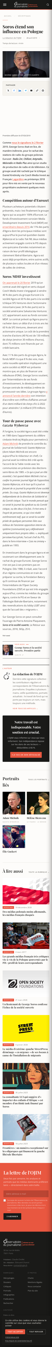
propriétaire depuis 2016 (16, 227)
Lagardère (18, 179)
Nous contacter (34, 1286)
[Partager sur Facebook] (14, 90)
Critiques (7, 1286)
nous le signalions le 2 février (27, 142)
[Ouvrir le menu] (4, 4)
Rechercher (8, 1303)
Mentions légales (35, 1282)
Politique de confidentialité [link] (18, 1341)
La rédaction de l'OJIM (12, 38)
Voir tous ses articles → (25, 708)
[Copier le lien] (37, 90)
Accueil (8, 16)
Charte (31, 1278)
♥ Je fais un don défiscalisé (26, 755)
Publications (8, 1299)
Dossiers (7, 1282)
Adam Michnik (10, 443)
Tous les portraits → (38, 779)
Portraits (7, 1290)
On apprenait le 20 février (16, 282)
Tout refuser (36, 1331)
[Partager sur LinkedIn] (19, 90)
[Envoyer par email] (31, 90)
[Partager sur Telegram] (25, 90)
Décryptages (24, 16)
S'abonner (12, 1216)
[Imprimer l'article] (43, 90)
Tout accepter (15, 1331)
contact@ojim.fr (20, 1265)
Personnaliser (12, 1337)
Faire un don (8, 1315)
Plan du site (33, 1290)
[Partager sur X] (8, 90)
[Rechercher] (48, 4)
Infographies (8, 1294)
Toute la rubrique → (39, 872)
